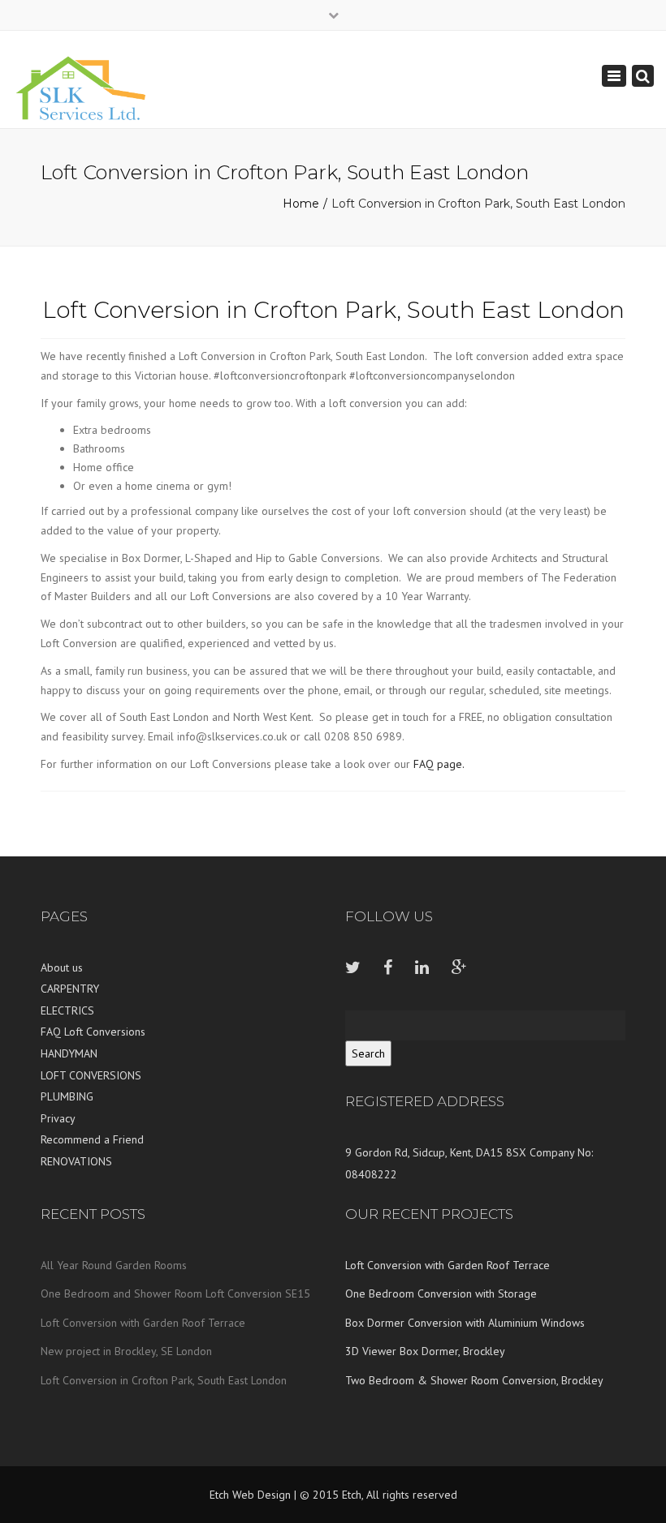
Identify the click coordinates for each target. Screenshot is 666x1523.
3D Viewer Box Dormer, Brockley (425, 1351)
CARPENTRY (70, 988)
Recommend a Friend (92, 1139)
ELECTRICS (67, 1010)
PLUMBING (67, 1096)
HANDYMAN (69, 1053)
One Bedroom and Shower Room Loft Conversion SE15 (175, 1293)
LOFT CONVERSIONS (91, 1075)
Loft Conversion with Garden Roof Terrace (143, 1322)
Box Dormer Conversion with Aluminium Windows (465, 1322)
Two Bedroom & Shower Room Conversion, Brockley (474, 1380)
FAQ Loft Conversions (93, 1031)
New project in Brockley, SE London (126, 1351)
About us (62, 967)
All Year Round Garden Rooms (114, 1265)
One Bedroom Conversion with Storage (441, 1293)
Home (301, 203)
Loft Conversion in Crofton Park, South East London (164, 1380)
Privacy (58, 1118)
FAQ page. (439, 764)
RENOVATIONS (76, 1161)
